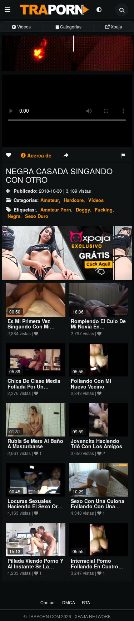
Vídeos (23, 26)
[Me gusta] (8, 154)
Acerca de (38, 155)
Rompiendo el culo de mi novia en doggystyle (98, 326)
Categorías (70, 26)
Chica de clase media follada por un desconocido (34, 386)
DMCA (68, 602)
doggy (83, 209)
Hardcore (74, 200)
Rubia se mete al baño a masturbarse (35, 443)
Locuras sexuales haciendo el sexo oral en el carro (35, 506)
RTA (86, 602)
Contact (47, 602)
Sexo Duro (36, 216)
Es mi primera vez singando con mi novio (29, 326)
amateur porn (55, 209)
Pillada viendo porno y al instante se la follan (35, 566)
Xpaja (116, 26)
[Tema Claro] (99, 9)
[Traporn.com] (53, 8)
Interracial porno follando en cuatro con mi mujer (94, 566)
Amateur (49, 200)
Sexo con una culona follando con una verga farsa (97, 506)
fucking (104, 209)
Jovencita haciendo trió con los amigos (96, 443)
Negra (14, 216)
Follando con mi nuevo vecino (91, 383)
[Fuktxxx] (67, 253)
